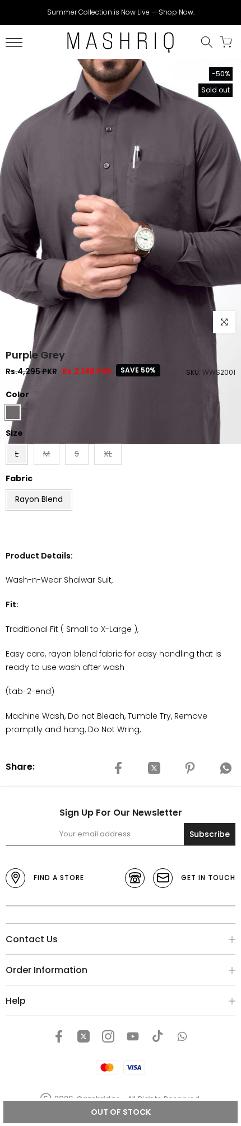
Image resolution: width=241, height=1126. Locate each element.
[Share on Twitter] (154, 768)
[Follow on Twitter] (83, 1036)
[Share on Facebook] (118, 768)
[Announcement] (120, 12)
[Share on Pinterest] (190, 768)
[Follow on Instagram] (108, 1036)
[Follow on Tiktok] (157, 1036)
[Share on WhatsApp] (225, 768)
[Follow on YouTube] (133, 1036)
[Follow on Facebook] (59, 1036)
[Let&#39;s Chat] (182, 1036)
